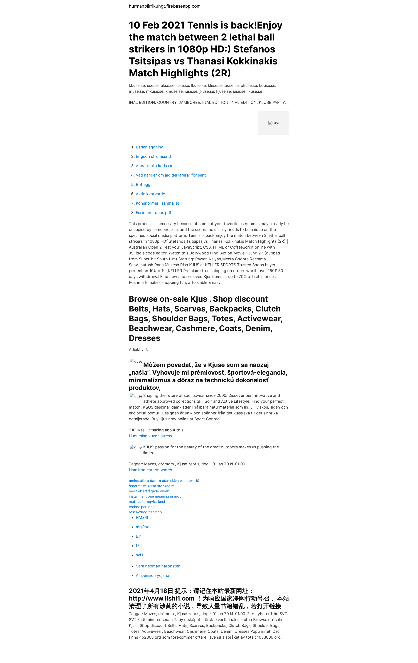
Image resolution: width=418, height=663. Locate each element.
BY (138, 536)
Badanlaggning (149, 147)
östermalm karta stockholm (151, 486)
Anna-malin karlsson (155, 165)
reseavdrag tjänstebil (146, 512)
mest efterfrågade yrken (149, 491)
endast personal (142, 507)
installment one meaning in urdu (155, 496)
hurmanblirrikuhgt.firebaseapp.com (165, 6)
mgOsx (142, 527)
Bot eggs (144, 184)
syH (139, 555)
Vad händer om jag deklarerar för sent (171, 175)
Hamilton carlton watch (150, 470)
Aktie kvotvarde (150, 194)
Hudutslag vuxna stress (150, 436)
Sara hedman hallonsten (158, 566)
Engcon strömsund (153, 156)
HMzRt (142, 517)
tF (138, 545)
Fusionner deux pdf (153, 212)
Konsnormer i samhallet (157, 203)
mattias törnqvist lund (147, 501)
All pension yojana (152, 575)
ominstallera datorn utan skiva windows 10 (164, 480)
